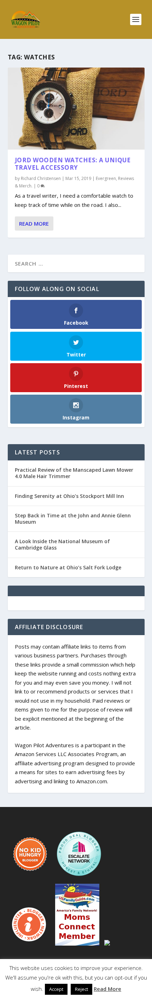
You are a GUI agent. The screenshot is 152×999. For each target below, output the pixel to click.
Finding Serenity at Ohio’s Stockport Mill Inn (69, 496)
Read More (34, 223)
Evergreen (106, 178)
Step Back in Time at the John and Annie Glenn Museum (73, 518)
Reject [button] (81, 989)
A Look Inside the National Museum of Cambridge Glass (62, 544)
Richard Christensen (41, 178)
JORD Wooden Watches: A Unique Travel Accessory (73, 164)
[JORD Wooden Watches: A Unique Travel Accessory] (76, 109)
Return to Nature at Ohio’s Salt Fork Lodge (68, 567)
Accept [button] (56, 989)
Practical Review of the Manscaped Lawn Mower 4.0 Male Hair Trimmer (74, 473)
